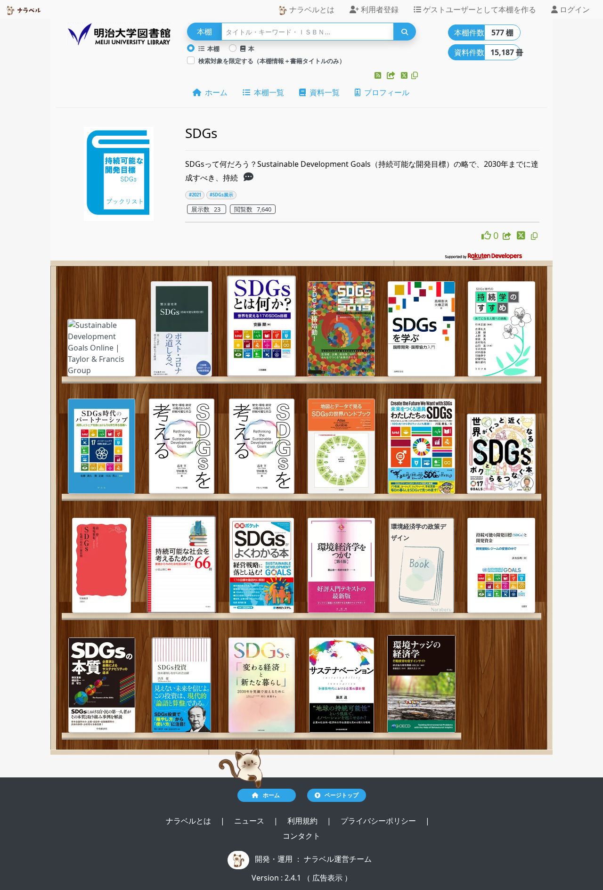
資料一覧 (323, 92)
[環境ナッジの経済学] (422, 684)
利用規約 (303, 821)
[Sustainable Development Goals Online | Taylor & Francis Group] (102, 347)
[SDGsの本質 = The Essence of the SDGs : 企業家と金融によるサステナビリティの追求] (102, 685)
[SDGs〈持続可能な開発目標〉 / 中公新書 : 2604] (181, 329)
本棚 (212, 48)
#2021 (195, 195)
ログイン (574, 9)
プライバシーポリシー (379, 821)
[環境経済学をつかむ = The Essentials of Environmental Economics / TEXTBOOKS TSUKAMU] (341, 565)
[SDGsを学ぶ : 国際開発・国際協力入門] (421, 329)
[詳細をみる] (248, 177)
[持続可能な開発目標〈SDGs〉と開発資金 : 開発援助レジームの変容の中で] (501, 565)
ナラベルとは (310, 9)
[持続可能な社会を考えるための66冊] (181, 564)
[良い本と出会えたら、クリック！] (487, 235)
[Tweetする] (405, 75)
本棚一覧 (267, 92)
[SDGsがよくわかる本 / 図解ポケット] (261, 565)
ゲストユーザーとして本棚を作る (478, 9)
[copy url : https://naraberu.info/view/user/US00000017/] (414, 75)
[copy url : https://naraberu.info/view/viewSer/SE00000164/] (534, 236)
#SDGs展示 (221, 195)
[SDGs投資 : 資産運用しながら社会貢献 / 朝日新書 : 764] (181, 685)
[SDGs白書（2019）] (341, 329)
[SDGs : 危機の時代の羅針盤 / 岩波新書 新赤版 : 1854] (101, 565)
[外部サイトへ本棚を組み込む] (392, 75)
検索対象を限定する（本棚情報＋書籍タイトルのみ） (271, 61)
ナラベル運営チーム (338, 859)
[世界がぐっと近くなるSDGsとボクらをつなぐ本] (501, 453)
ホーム (214, 92)
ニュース (250, 821)
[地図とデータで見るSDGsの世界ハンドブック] (341, 446)
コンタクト (301, 836)
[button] (379, 75)
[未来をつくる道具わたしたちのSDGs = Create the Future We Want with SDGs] (421, 446)
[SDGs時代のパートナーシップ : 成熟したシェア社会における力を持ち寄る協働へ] (101, 446)
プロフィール (384, 92)
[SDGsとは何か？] (261, 326)
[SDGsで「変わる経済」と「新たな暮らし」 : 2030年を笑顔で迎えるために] (261, 685)
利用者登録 (379, 9)
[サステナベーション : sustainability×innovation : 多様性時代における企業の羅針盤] (342, 685)
